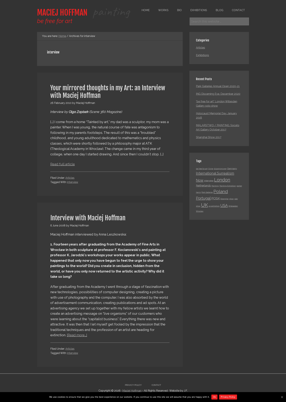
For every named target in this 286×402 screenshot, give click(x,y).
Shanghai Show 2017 (208, 137)
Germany (232, 168)
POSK (215, 198)
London (222, 179)
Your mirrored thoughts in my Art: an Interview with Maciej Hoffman (107, 91)
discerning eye (220, 169)
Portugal (203, 198)
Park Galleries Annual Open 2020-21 (218, 86)
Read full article (62, 164)
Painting (215, 186)
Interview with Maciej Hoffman (87, 218)
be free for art (202, 169)
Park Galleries (207, 192)
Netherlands (203, 185)
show (231, 199)
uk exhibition (214, 206)
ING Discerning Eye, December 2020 (218, 93)
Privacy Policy (228, 397)
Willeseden (233, 206)
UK (204, 205)
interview (72, 182)
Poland (221, 191)
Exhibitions (202, 55)
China (210, 169)
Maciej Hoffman (83, 13)
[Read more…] (77, 335)
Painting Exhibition (227, 186)
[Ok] (282, 397)
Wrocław (199, 211)
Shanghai (224, 199)
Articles (69, 177)
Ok (214, 397)
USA (224, 205)
